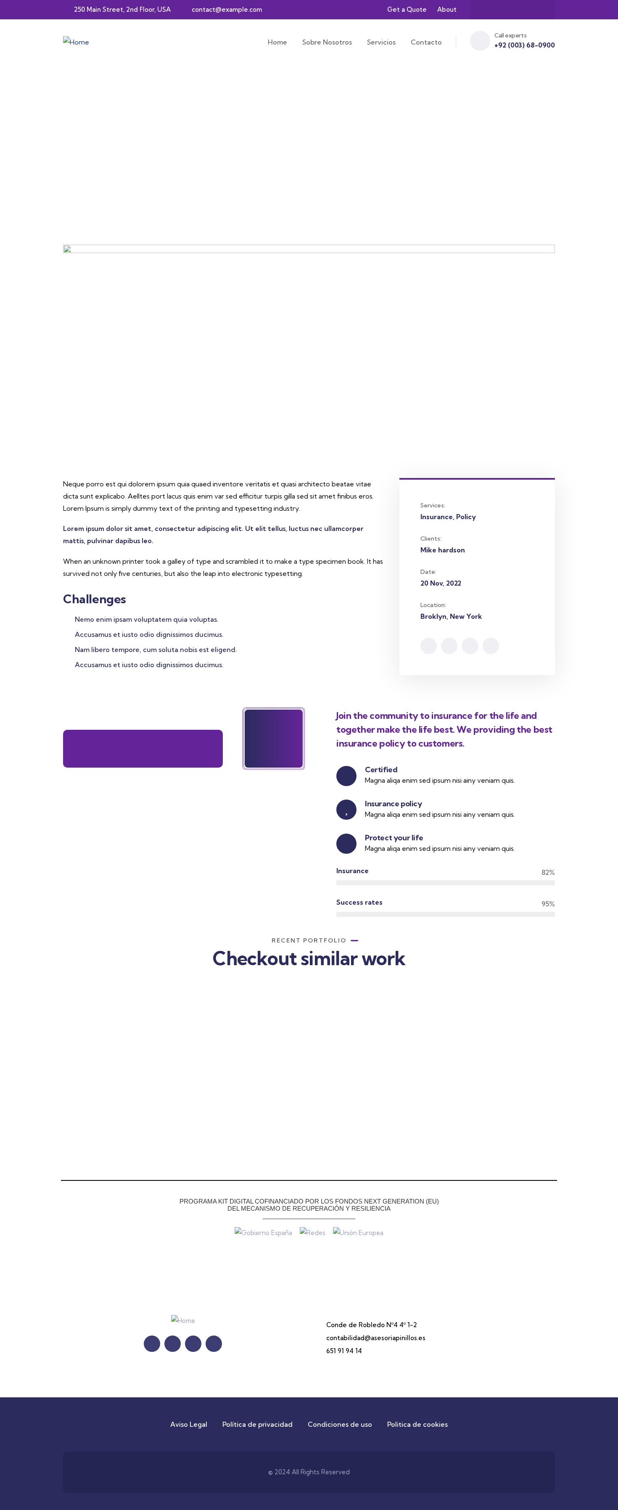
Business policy (364, 1094)
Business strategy (241, 1105)
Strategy (350, 1106)
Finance (220, 1117)
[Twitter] (504, 10)
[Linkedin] (491, 646)
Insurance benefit (487, 1106)
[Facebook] (488, 10)
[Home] (76, 42)
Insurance (100, 1115)
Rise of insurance (118, 1103)
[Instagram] (521, 10)
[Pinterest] (537, 10)
